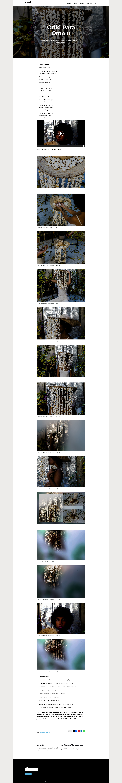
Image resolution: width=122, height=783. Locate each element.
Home (69, 3)
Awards (89, 3)
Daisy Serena (57, 21)
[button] (95, 3)
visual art (48, 732)
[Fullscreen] (83, 146)
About (75, 3)
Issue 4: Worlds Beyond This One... (68, 21)
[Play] (38, 146)
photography (42, 732)
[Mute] (81, 146)
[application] (61, 133)
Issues (82, 3)
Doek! (28, 2)
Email (27, 767)
